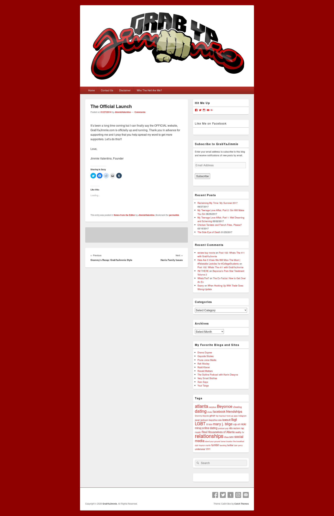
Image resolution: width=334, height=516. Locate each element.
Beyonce (224, 406)
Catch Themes (241, 503)
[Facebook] (215, 495)
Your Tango (203, 385)
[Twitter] (223, 495)
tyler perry (238, 445)
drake (209, 412)
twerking (223, 445)
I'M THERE (203, 271)
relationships (209, 435)
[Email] (246, 495)
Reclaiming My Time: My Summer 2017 (217, 203)
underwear (200, 449)
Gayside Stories (205, 356)
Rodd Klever (203, 367)
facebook (219, 411)
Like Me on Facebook (210, 123)
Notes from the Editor (124, 215)
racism (236, 428)
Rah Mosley (203, 363)
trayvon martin (205, 445)
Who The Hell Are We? (149, 90)
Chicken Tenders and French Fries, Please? (219, 224)
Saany (200, 285)
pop (226, 428)
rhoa (226, 437)
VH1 (208, 449)
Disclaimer (125, 90)
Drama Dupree (204, 352)
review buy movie (206, 252)
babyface (212, 407)
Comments (139, 112)
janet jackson (201, 420)
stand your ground (212, 441)
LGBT (200, 423)
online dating (209, 428)
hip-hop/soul (221, 415)
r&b (231, 428)
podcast (221, 428)
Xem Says (202, 381)
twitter (230, 445)
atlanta (201, 406)
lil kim (209, 424)
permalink (174, 215)
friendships (234, 411)
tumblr (215, 445)
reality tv (239, 432)
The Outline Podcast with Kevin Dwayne (217, 374)
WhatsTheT (203, 278)
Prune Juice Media (206, 360)
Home (91, 90)
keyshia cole (215, 420)
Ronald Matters (205, 371)
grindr (212, 415)
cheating (237, 407)
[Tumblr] (230, 495)
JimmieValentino (123, 112)
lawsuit (226, 420)
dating (201, 411)
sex (231, 437)
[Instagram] (238, 495)
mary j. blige (222, 423)
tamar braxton (227, 441)
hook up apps (232, 415)
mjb (235, 424)
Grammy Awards (202, 415)
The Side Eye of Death (208, 232)
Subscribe (202, 176)
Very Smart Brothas (207, 378)
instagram (242, 415)
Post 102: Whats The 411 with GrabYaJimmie (220, 267)
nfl (238, 424)
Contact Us (107, 90)
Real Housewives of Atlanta (218, 432)
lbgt (234, 419)
